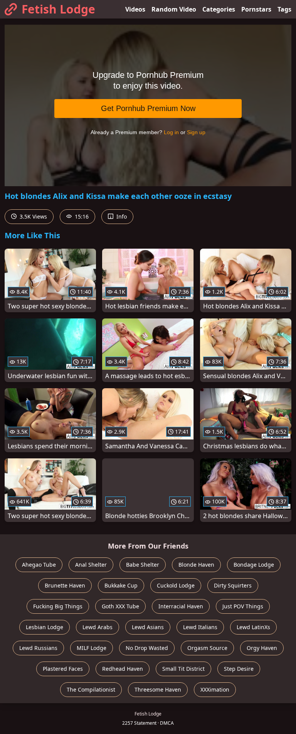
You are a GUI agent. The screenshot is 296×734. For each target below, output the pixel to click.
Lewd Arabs (97, 627)
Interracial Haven (180, 606)
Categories (218, 9)
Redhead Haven (122, 668)
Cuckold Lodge (176, 585)
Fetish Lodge (58, 9)
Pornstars (256, 9)
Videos (135, 9)
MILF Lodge (91, 648)
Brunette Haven (65, 585)
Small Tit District (183, 668)
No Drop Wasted (147, 648)
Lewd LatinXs (253, 627)
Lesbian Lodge (44, 627)
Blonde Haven (196, 564)
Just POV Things (242, 606)
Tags (284, 9)
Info (121, 216)
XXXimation (214, 689)
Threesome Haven (158, 689)
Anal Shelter (91, 564)
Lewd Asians (148, 627)
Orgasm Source (207, 648)
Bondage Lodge (254, 564)
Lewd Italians (200, 627)
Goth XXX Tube (120, 606)
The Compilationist (91, 689)
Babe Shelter (142, 564)
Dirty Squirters (233, 585)
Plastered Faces (63, 668)
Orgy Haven (262, 648)
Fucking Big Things (57, 606)
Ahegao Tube (39, 564)
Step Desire (239, 668)
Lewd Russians (38, 648)
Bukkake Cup (121, 585)
